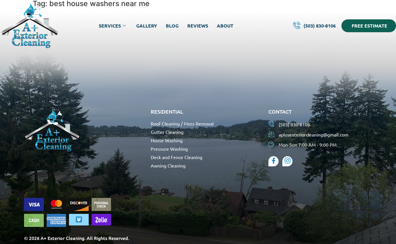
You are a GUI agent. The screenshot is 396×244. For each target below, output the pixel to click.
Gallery (146, 26)
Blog (172, 26)
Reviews (197, 26)
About (225, 26)
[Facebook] (273, 161)
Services (110, 26)
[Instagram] (287, 161)
